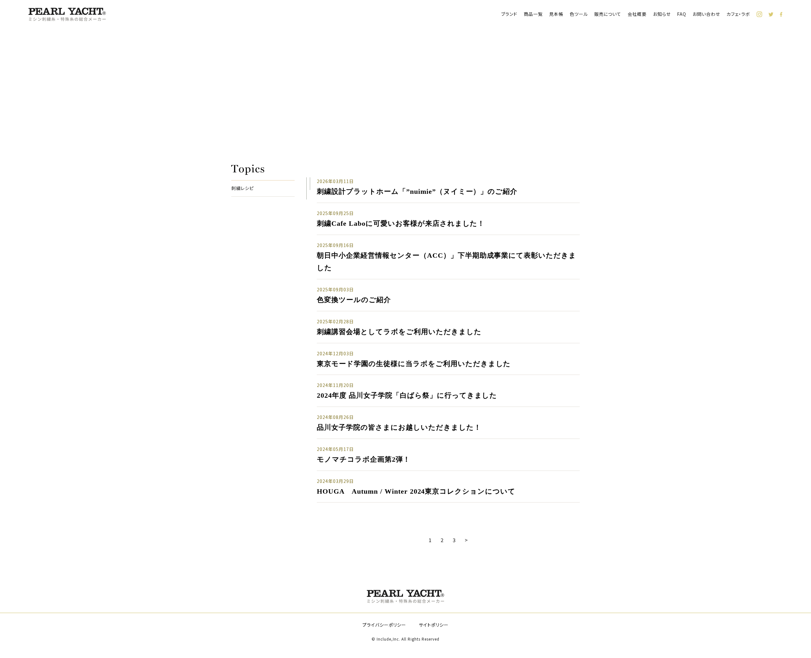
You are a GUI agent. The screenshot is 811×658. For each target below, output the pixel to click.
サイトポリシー (434, 625)
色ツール (579, 14)
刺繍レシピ (242, 188)
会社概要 (637, 14)
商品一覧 (533, 14)
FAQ (681, 14)
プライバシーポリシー (384, 625)
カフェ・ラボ (738, 14)
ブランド (509, 14)
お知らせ (662, 14)
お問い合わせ (706, 14)
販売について (608, 14)
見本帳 (556, 14)
